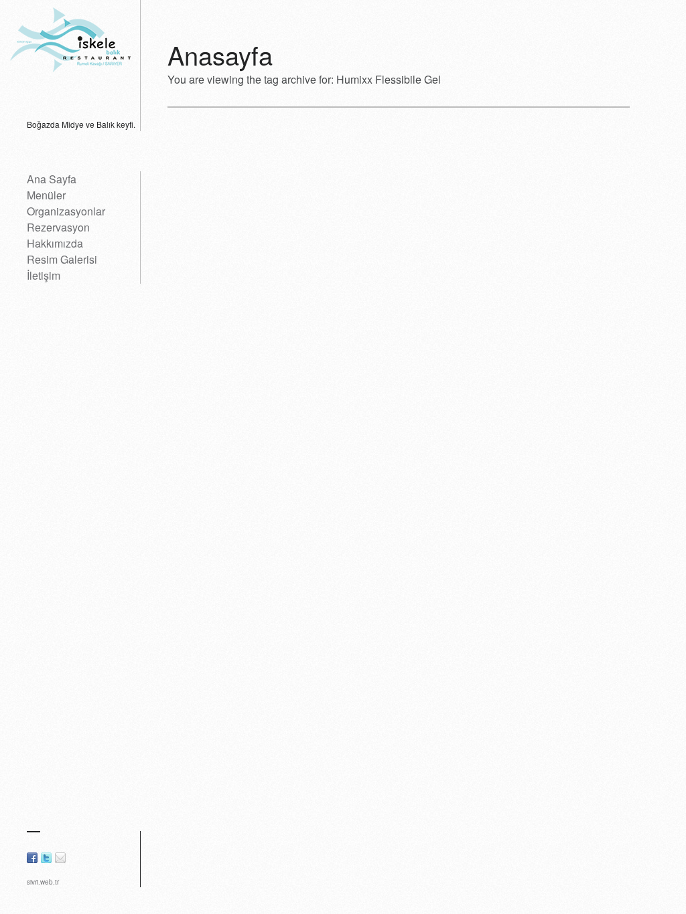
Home (99, 55)
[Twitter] (46, 859)
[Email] (60, 859)
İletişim (43, 275)
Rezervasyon (58, 227)
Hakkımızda (55, 243)
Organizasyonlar (66, 211)
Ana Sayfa (51, 179)
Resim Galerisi (62, 259)
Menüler (46, 195)
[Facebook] (32, 859)
